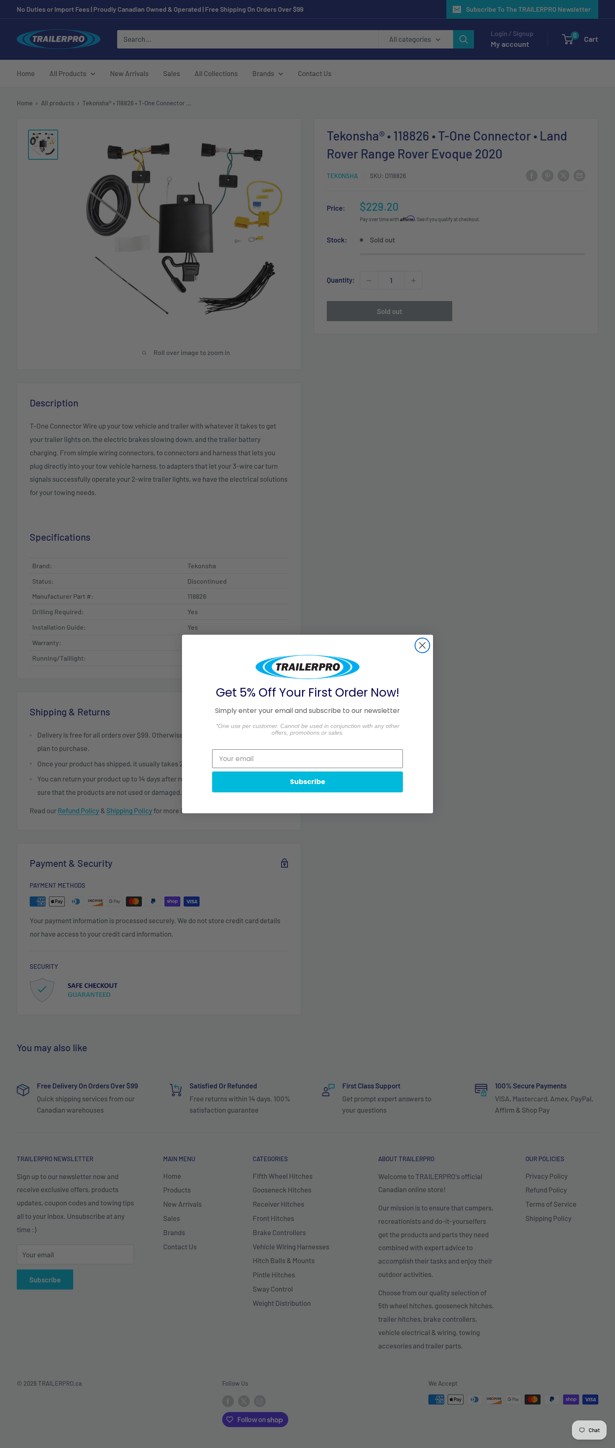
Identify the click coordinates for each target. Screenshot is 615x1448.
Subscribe (307, 782)
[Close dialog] (422, 645)
